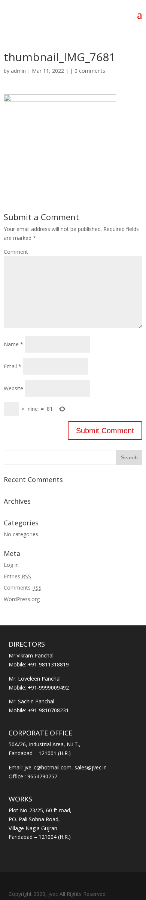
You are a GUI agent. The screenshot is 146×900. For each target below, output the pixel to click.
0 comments (89, 70)
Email (12, 366)
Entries (17, 576)
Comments (23, 587)
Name (13, 344)
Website (13, 388)
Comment (16, 251)
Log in (11, 564)
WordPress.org (22, 599)
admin (18, 70)
